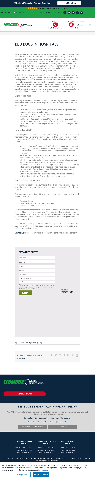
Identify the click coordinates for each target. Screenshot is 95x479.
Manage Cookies (46, 458)
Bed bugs (35, 343)
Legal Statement (19, 458)
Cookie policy (44, 470)
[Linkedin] (81, 12)
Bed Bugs (29, 343)
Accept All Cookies (41, 475)
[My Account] (19, 12)
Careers (57, 13)
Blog (40, 343)
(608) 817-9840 (66, 292)
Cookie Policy (82, 458)
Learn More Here (69, 3)
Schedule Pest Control (32, 427)
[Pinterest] (77, 12)
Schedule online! (25, 394)
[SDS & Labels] (6, 12)
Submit (25, 293)
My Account (7, 458)
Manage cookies (23, 475)
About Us (62, 427)
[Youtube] (73, 12)
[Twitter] (69, 12)
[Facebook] (64, 12)
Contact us (19, 233)
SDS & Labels (32, 458)
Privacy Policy (58, 458)
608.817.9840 (26, 452)
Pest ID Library (44, 13)
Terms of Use (70, 458)
